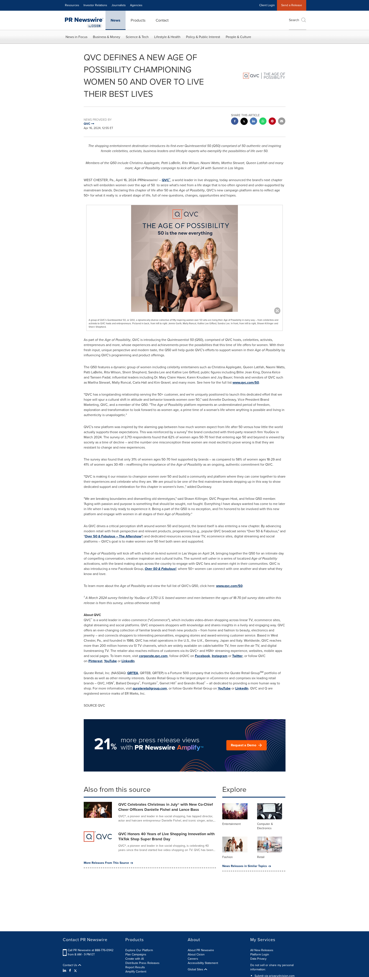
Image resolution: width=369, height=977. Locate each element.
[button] (184, 258)
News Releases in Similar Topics (244, 866)
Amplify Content (135, 971)
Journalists (118, 5)
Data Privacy (258, 958)
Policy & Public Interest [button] (203, 36)
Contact (162, 20)
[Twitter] (75, 970)
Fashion (227, 857)
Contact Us (70, 965)
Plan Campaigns (135, 954)
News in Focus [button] (76, 36)
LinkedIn (128, 661)
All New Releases (261, 950)
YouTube (110, 661)
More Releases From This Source (106, 863)
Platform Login (259, 954)
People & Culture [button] (238, 36)
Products (138, 20)
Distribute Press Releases (142, 963)
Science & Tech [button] (137, 36)
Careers (193, 958)
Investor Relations (95, 5)
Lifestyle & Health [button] (167, 36)
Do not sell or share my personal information (272, 967)
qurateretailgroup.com (150, 688)
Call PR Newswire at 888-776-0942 (90, 950)
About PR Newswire (201, 950)
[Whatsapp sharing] (262, 121)
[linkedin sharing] (253, 121)
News (115, 20)
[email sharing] (281, 121)
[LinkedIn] (65, 970)
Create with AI (134, 958)
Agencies (136, 5)
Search (294, 20)
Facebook (202, 655)
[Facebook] (70, 970)
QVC (166, 180)
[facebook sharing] (234, 121)
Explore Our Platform (139, 950)
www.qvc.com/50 (246, 382)
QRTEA (132, 672)
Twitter (237, 655)
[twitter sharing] (244, 122)
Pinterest (95, 661)
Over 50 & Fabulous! (160, 568)
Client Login (267, 5)
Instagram (219, 655)
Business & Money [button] (106, 36)
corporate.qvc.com (153, 655)
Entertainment (231, 824)
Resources (72, 5)
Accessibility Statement (203, 963)
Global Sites (196, 969)
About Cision (196, 954)
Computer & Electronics (265, 826)
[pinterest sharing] (272, 121)
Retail (260, 857)
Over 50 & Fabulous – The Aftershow (113, 536)
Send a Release (291, 5)
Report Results (135, 967)
